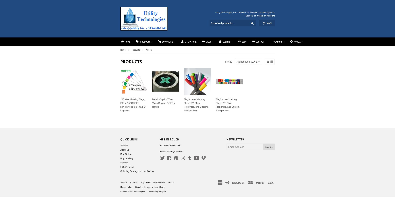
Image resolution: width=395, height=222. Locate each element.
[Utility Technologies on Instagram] (183, 158)
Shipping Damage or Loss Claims (137, 171)
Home (123, 49)
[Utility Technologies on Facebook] (169, 158)
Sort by (228, 61)
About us (124, 149)
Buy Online (125, 154)
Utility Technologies (136, 191)
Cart (269, 22)
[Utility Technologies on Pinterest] (176, 158)
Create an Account (266, 15)
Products (136, 49)
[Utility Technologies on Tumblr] (189, 158)
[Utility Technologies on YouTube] (196, 158)
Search (124, 145)
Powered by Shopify (157, 191)
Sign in (249, 15)
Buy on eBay (126, 158)
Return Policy (127, 166)
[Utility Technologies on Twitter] (162, 158)
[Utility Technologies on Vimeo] (203, 158)
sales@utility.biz (175, 151)
